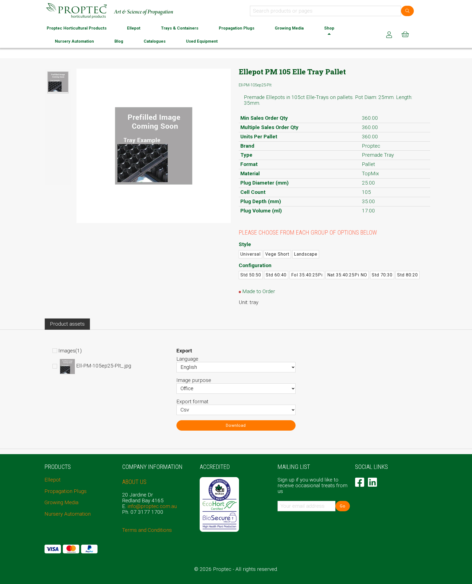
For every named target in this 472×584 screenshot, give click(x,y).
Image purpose (193, 380)
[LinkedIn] (372, 482)
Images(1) (70, 350)
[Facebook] (359, 482)
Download (236, 425)
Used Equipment (202, 41)
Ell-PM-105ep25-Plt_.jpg (103, 366)
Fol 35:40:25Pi (307, 275)
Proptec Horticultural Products (77, 28)
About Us (134, 481)
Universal (250, 254)
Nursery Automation (74, 41)
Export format (192, 401)
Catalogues (155, 41)
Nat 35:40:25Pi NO (347, 275)
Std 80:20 (407, 275)
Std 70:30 (382, 275)
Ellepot (133, 28)
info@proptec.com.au (152, 506)
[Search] (407, 11)
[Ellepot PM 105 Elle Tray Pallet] (58, 82)
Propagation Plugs (236, 28)
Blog (118, 41)
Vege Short (277, 254)
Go (343, 506)
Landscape (305, 254)
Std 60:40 (276, 275)
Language (187, 359)
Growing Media (289, 28)
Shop (329, 28)
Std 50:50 (250, 275)
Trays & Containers (179, 28)
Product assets (67, 324)
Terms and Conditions (147, 530)
